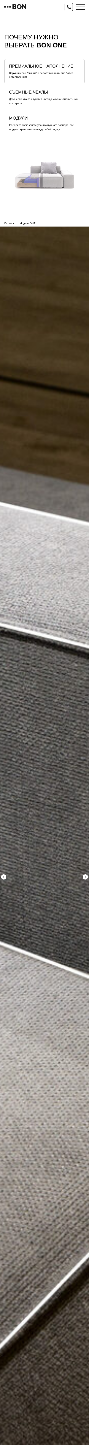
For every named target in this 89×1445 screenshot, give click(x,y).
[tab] (44, 71)
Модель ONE (27, 223)
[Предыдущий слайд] (3, 877)
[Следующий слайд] (85, 877)
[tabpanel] (44, 169)
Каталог (9, 223)
